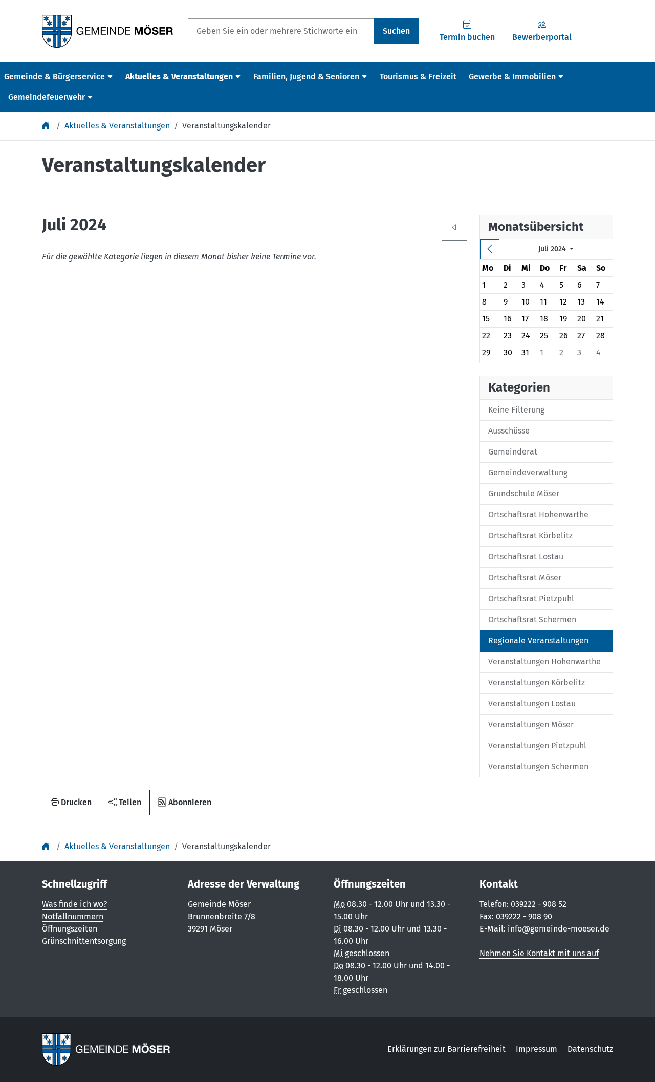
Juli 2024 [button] (553, 249)
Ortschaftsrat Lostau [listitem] (525, 556)
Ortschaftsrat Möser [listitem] (524, 577)
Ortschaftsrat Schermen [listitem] (532, 619)
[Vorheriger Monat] (489, 249)
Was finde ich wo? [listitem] (74, 904)
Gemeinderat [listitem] (512, 452)
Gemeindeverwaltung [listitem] (527, 473)
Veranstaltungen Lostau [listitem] (532, 703)
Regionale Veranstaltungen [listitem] (538, 640)
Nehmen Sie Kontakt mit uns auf (539, 953)
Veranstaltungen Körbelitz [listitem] (536, 682)
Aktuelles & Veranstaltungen (117, 126)
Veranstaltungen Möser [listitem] (531, 724)
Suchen (396, 31)
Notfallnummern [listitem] (72, 916)
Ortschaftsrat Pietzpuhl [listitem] (531, 598)
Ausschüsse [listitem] (509, 431)
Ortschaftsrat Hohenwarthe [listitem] (538, 515)
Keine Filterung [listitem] (516, 410)
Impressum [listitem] (536, 1049)
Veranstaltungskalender (226, 126)
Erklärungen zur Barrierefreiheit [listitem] (446, 1049)
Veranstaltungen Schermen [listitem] (538, 766)
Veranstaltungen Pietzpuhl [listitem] (537, 745)
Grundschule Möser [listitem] (523, 494)
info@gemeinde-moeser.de (558, 929)
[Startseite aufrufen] (107, 30)
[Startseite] (47, 126)
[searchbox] (281, 31)
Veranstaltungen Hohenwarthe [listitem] (544, 661)
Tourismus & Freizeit (418, 76)
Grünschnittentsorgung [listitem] (84, 941)
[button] (125, 802)
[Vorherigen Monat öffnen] (454, 228)
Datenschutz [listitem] (590, 1049)
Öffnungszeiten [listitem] (69, 929)
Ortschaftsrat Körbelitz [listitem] (530, 535)
